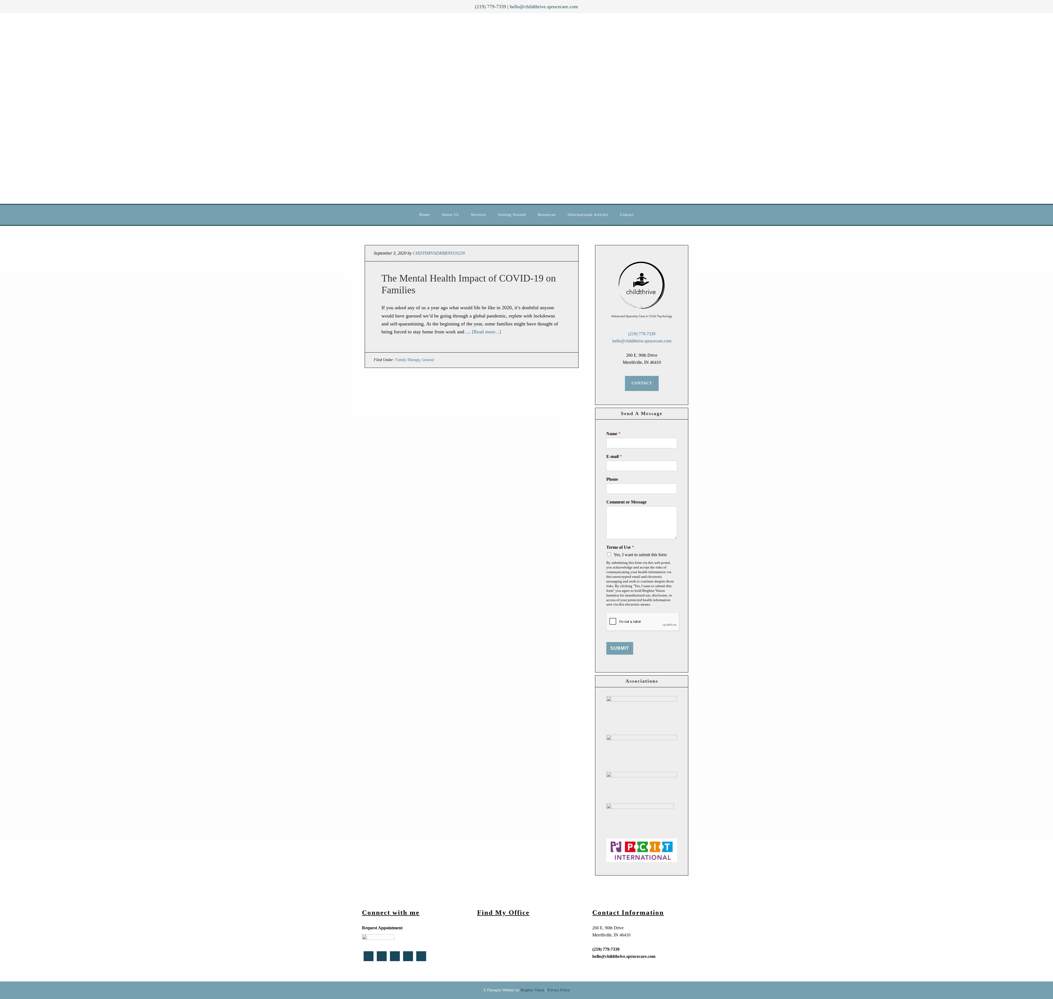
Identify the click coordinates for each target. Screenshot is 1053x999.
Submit (619, 648)
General (428, 360)
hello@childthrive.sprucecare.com (544, 6)
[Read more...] (486, 331)
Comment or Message (626, 502)
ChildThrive (515, 108)
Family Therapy (407, 360)
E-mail (614, 456)
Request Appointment (382, 927)
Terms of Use (620, 547)
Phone (612, 479)
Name (613, 433)
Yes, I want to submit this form (640, 554)
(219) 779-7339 (490, 6)
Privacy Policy (558, 990)
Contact (642, 383)
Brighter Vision (532, 990)
